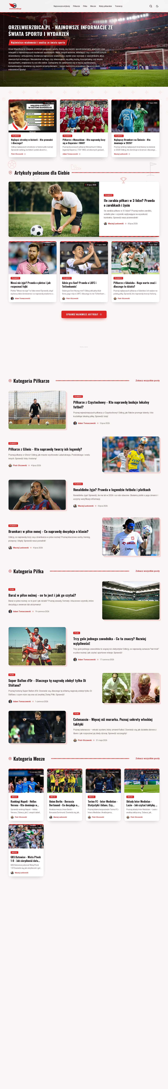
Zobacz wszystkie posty (148, 380)
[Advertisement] (84, 87)
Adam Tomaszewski (70, 154)
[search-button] (150, 6)
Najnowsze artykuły (62, 6)
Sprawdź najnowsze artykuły (82, 314)
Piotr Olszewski (17, 154)
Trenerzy (118, 6)
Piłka (85, 6)
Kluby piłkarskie (105, 6)
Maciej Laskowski (120, 154)
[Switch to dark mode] (157, 6)
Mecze (93, 6)
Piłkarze (76, 6)
